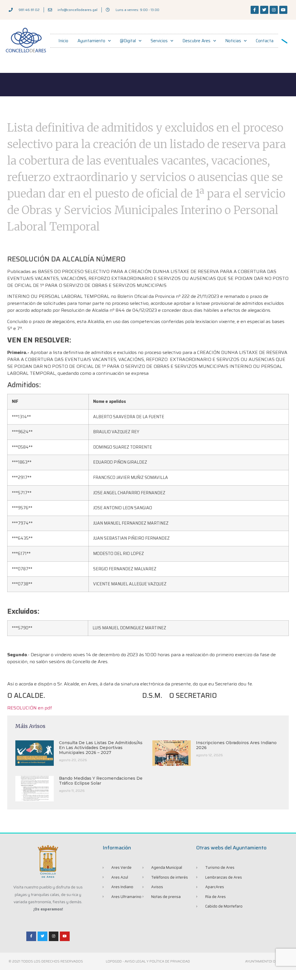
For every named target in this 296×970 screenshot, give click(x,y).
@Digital (128, 40)
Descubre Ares (196, 40)
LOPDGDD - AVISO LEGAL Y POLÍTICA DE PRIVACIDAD (148, 961)
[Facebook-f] (255, 10)
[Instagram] (274, 10)
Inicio (63, 40)
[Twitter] (264, 10)
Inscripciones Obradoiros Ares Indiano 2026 (236, 745)
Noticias (233, 40)
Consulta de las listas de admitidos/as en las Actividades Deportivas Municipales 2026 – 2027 (101, 747)
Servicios (159, 40)
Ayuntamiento (91, 40)
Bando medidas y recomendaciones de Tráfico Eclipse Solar (101, 781)
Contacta (264, 40)
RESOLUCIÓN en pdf (29, 707)
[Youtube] (283, 10)
